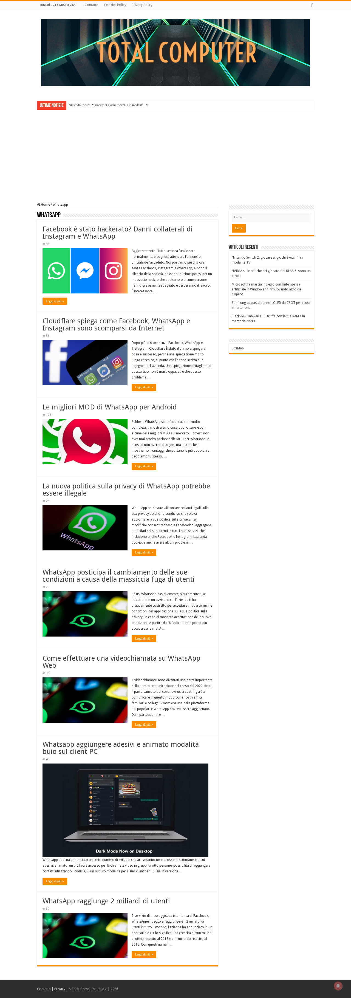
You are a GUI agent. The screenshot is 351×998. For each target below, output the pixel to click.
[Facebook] (311, 5)
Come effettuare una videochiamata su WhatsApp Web (121, 661)
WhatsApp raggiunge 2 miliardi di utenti (106, 901)
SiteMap (238, 348)
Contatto (91, 5)
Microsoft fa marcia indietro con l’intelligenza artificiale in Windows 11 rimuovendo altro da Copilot (266, 289)
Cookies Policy (115, 5)
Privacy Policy (142, 5)
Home (45, 205)
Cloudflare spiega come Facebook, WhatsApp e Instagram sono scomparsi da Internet (116, 324)
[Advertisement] (175, 152)
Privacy (59, 989)
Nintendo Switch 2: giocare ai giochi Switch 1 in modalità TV (108, 105)
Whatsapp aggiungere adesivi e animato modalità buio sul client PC (121, 748)
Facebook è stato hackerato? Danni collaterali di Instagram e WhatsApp (118, 232)
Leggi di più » (55, 301)
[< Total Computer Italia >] (175, 52)
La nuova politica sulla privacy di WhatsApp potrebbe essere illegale (126, 489)
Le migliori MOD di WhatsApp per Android (110, 407)
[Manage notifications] (338, 986)
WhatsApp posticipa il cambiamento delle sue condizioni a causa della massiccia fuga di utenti (119, 575)
